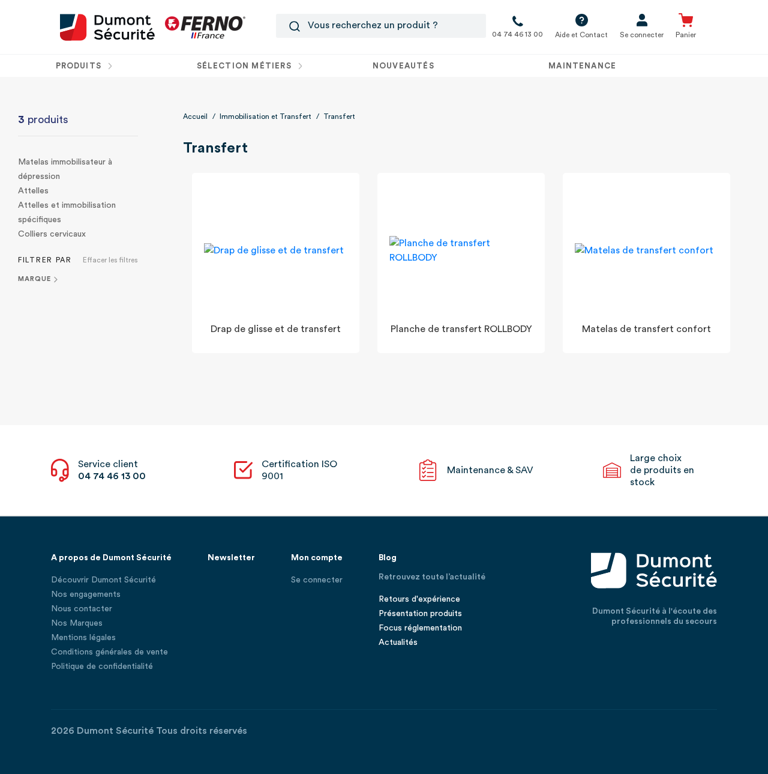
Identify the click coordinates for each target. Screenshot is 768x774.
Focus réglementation (420, 628)
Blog (388, 558)
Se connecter (317, 580)
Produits (80, 66)
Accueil (195, 116)
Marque (34, 279)
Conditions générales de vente (109, 652)
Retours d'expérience (419, 599)
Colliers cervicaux (52, 234)
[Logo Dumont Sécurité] (107, 26)
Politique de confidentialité (102, 666)
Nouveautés (403, 66)
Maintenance (582, 66)
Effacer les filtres (110, 260)
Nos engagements (86, 594)
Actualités (398, 642)
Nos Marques (77, 623)
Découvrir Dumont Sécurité (103, 580)
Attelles (33, 191)
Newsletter (231, 558)
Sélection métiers (245, 66)
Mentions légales (83, 637)
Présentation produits (420, 613)
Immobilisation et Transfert (265, 116)
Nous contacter (81, 609)
